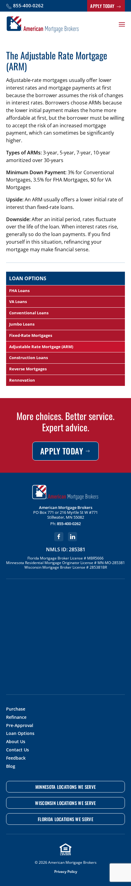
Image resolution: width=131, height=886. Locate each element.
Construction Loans (28, 357)
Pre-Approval (19, 725)
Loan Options (20, 733)
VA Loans (18, 301)
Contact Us (17, 750)
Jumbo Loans (21, 324)
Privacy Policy (65, 871)
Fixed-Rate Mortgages (30, 335)
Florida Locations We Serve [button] (65, 819)
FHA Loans (19, 290)
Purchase (15, 709)
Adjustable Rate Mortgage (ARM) (41, 346)
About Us (15, 741)
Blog (10, 766)
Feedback (16, 758)
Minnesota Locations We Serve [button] (65, 786)
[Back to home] (42, 24)
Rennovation (22, 380)
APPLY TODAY (103, 5)
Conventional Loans (28, 313)
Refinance (16, 717)
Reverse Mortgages (28, 369)
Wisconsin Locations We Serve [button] (65, 803)
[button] (122, 24)
